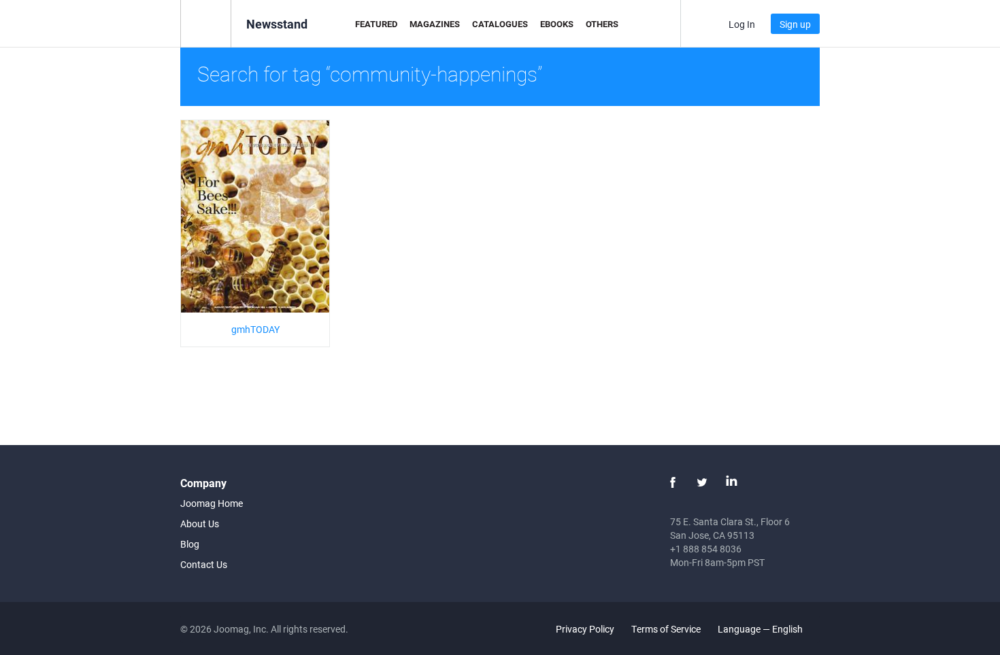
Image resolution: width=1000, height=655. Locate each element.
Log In (742, 24)
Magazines (435, 24)
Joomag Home (211, 503)
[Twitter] (702, 482)
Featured (376, 24)
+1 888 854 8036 (705, 548)
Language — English (761, 628)
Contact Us (203, 564)
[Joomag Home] (206, 22)
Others (602, 24)
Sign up (795, 24)
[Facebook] (672, 482)
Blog (189, 543)
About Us (199, 523)
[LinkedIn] (731, 482)
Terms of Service (666, 628)
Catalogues (500, 24)
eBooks (556, 24)
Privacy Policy (585, 628)
